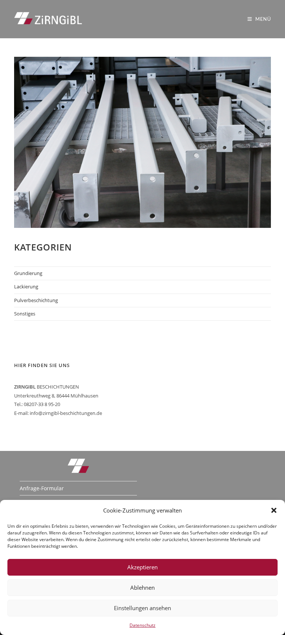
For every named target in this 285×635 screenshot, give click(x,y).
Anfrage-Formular (42, 488)
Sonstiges (24, 313)
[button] (274, 510)
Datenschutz (142, 625)
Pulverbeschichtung (36, 300)
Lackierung (26, 286)
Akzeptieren (142, 567)
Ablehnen (142, 587)
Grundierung (28, 273)
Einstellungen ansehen (142, 608)
